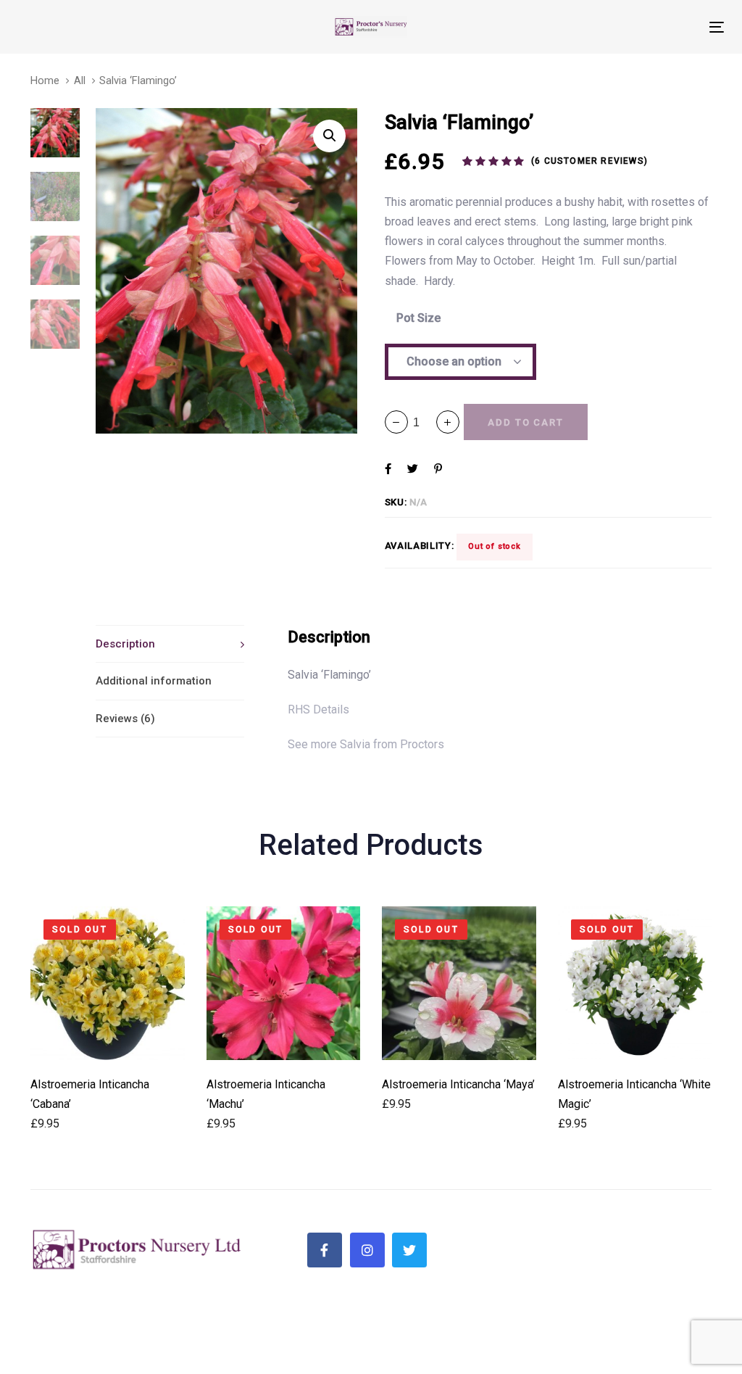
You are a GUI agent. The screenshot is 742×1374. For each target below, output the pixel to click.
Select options (107, 1040)
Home (44, 80)
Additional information (154, 680)
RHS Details (318, 709)
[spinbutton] (422, 422)
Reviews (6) (125, 718)
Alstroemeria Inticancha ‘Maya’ (458, 1084)
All (80, 80)
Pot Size (418, 318)
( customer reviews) (589, 161)
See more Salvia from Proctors (366, 744)
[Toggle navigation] (606, 27)
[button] (447, 422)
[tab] (170, 644)
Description (125, 643)
